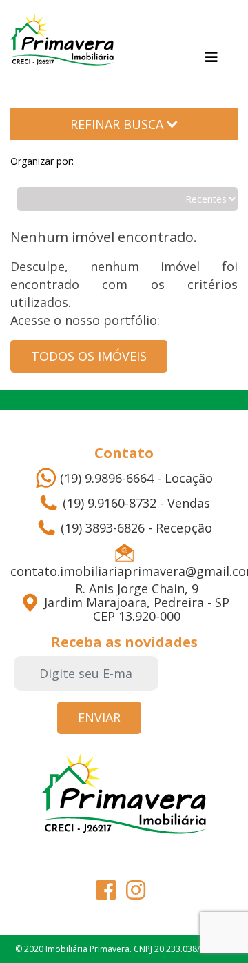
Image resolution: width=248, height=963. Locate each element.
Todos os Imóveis (89, 356)
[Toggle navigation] (211, 57)
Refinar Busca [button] (118, 124)
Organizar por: (42, 161)
